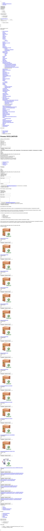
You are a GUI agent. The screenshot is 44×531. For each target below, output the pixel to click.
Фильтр (4, 59)
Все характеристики (4, 155)
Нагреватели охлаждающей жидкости (9, 116)
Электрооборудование (7, 96)
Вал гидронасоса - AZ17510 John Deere (7, 480)
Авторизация (5, 15)
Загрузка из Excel (6, 125)
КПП (6, 92)
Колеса (4, 38)
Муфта (4, 44)
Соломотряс (5, 88)
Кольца (4, 41)
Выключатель (5, 34)
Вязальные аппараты (6, 62)
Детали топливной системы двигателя (10, 106)
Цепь (6, 55)
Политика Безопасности (7, 3)
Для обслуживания (6, 513)
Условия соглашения (6, 509)
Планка (4, 45)
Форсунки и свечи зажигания (8, 122)
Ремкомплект (5, 51)
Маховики (4, 115)
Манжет (4, 43)
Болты (4, 32)
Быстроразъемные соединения (10, 64)
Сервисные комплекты (7, 121)
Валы (6, 85)
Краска (6, 81)
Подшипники (7, 50)
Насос (4, 117)
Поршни (4, 119)
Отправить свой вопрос (4, 204)
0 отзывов (3, 149)
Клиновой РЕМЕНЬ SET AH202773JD (7, 451)
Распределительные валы (7, 120)
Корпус (4, 70)
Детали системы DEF (9, 103)
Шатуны (4, 123)
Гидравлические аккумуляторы (10, 65)
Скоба (4, 57)
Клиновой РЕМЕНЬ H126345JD (6, 385)
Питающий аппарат (6, 78)
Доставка (4, 164)
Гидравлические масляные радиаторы (12, 67)
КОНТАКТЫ (5, 126)
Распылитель (5, 82)
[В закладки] (11, 259)
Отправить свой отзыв (4, 186)
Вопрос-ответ (5, 163)
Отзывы (4, 162)
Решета (4, 83)
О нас (4, 506)
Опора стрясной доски (7, 75)
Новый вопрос (3, 191)
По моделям (5, 517)
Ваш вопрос (2, 196)
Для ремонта (5, 61)
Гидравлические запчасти (7, 63)
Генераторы (7, 102)
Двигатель (4, 97)
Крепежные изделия (6, 42)
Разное (4, 80)
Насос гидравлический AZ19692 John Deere (8, 486)
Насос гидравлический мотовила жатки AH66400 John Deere (11, 467)
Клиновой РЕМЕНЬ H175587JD (6, 418)
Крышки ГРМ (5, 112)
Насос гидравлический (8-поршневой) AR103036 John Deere (11, 474)
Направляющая (5, 74)
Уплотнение (5, 58)
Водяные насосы (8, 118)
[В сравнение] (12, 259)
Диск (6, 39)
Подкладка (5, 46)
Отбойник (4, 76)
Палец (4, 77)
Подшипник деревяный (9, 49)
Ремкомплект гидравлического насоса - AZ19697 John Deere (11, 493)
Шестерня (4, 60)
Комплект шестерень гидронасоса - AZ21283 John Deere (10, 499)
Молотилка (5, 71)
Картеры (4, 108)
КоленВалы (5, 110)
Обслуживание (5, 31)
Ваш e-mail (2, 194)
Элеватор (4, 95)
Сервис (4, 2)
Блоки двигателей (6, 98)
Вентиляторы (5, 99)
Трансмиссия (5, 91)
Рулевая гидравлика (8, 86)
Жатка (4, 124)
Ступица (6, 40)
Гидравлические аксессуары (10, 66)
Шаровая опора (7, 87)
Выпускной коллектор (7, 105)
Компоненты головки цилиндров (9, 111)
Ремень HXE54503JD (4, 271)
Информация (2, 504)
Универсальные (5, 94)
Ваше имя (2, 192)
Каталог (1, 511)
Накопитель (5, 73)
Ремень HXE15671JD (4, 238)
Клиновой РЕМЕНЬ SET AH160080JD (7, 434)
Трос (5, 54)
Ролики (4, 56)
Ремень (6, 53)
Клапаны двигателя (6, 109)
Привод (4, 79)
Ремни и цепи (5, 52)
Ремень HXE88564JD (4, 320)
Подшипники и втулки (7, 47)
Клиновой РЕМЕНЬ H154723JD (6, 402)
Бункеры (4, 33)
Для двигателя (5, 515)
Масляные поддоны (6, 114)
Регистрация (5, 16)
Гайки (4, 35)
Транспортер (5, 93)
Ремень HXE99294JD (4, 369)
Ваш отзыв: (2, 178)
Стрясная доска (5, 89)
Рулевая (4, 84)
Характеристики (6, 161)
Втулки (6, 48)
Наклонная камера (6, 72)
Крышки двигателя (6, 113)
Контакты (4, 4)
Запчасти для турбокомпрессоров (9, 107)
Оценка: (1, 183)
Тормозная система (6, 90)
